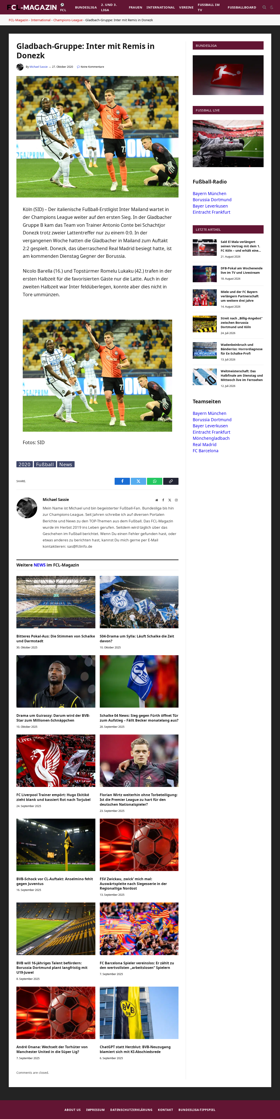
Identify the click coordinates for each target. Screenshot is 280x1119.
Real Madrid (205, 444)
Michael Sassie (39, 67)
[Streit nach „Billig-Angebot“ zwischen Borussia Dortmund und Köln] (205, 324)
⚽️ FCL (63, 7)
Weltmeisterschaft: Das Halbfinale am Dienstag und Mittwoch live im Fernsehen (242, 375)
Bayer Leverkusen (210, 206)
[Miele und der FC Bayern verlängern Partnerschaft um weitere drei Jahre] (205, 297)
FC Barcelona (206, 451)
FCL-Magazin (18, 20)
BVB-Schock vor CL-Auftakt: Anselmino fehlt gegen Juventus (54, 881)
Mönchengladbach (211, 438)
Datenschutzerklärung (131, 1110)
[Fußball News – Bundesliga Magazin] (32, 7)
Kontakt (165, 1110)
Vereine (186, 7)
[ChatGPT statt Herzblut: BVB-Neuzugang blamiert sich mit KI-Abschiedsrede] (139, 1013)
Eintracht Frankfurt (211, 212)
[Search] (264, 7)
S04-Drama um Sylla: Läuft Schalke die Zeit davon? (137, 638)
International (161, 7)
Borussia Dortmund (212, 200)
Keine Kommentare (92, 67)
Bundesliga (86, 7)
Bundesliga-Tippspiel (196, 1110)
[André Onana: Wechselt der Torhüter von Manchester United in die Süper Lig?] (55, 1013)
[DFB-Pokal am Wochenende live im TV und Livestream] (205, 274)
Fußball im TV (209, 7)
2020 (25, 464)
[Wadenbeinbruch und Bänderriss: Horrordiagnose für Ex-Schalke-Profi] (205, 350)
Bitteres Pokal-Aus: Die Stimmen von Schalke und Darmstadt (55, 638)
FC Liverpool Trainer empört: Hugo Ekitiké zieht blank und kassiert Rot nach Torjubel (53, 797)
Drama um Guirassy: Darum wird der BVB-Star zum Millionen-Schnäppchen (53, 718)
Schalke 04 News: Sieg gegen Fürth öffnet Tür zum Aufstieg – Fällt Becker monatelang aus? (139, 718)
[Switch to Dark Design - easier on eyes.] (271, 7)
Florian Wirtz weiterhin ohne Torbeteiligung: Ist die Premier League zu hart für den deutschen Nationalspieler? (139, 800)
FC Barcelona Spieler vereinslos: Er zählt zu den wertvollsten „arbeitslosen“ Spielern (137, 965)
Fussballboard (242, 7)
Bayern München (209, 193)
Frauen (135, 7)
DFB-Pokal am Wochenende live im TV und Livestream (241, 270)
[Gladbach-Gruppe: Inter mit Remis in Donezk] (97, 196)
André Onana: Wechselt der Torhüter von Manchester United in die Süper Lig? (52, 1049)
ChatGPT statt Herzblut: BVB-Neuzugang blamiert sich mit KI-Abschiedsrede (135, 1049)
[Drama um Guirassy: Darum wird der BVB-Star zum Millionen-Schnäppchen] (55, 681)
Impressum (95, 1110)
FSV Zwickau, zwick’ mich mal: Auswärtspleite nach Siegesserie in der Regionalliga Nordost (133, 884)
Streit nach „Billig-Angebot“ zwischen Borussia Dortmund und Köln (241, 322)
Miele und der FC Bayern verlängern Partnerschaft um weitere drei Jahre (240, 296)
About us (72, 1110)
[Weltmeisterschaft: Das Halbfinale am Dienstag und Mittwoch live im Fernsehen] (205, 377)
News (65, 464)
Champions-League (67, 20)
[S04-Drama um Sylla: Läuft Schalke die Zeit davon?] (139, 602)
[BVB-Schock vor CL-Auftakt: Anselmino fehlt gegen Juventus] (55, 845)
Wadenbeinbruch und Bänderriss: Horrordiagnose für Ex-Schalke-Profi (241, 349)
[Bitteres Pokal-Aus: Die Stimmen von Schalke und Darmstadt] (55, 602)
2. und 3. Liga (109, 7)
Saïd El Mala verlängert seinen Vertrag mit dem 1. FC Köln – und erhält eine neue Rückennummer (240, 246)
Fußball (45, 464)
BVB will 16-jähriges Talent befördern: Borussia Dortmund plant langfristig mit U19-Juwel (52, 968)
